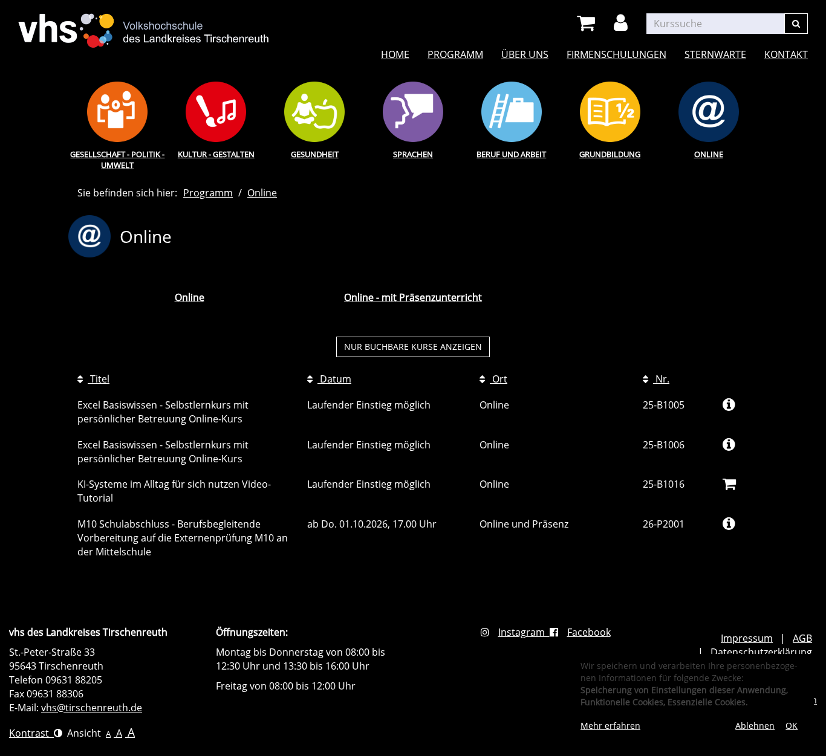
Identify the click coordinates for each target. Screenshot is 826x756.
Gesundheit (315, 154)
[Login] (623, 23)
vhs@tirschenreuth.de (91, 707)
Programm (455, 54)
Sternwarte (715, 54)
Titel (98, 379)
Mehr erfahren (610, 725)
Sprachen (413, 154)
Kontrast (31, 733)
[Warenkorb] (588, 23)
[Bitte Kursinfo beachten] (729, 404)
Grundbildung (609, 154)
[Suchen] (796, 23)
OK (791, 725)
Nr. (661, 379)
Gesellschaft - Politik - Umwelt (117, 160)
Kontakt (786, 54)
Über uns (524, 54)
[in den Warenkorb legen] (729, 483)
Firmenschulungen (616, 54)
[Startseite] (143, 23)
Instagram (524, 632)
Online (708, 154)
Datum (334, 379)
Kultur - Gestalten (216, 154)
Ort (498, 379)
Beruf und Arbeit (511, 154)
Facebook (589, 632)
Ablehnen (755, 725)
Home (395, 54)
